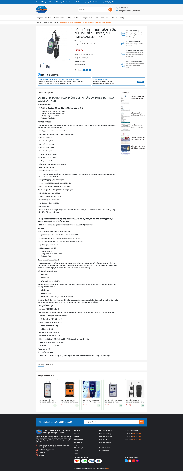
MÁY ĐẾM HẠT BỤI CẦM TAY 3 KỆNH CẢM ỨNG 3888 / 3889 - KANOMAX (91, 401)
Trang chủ (39, 18)
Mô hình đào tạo (59, 18)
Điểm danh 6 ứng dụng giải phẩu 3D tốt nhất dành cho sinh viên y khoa (138, 147)
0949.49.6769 (136, 439)
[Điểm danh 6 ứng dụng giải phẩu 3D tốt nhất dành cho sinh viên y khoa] (125, 150)
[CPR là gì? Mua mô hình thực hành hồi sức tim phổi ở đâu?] (125, 140)
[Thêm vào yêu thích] (70, 60)
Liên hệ (121, 18)
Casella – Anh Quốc (90, 44)
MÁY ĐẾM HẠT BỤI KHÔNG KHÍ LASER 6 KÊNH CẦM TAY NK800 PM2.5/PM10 (135, 401)
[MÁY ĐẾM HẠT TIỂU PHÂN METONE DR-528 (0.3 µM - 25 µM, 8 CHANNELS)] (48, 389)
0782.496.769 (107, 81)
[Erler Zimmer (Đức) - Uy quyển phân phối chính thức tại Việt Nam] (125, 117)
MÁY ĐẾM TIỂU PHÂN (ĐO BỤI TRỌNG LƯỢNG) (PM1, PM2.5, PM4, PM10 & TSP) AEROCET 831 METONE (113, 401)
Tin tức (114, 18)
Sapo (107, 468)
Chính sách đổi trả (104, 439)
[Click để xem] (55, 45)
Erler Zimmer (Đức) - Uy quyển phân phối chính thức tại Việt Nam (138, 114)
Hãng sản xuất (87, 18)
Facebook (41, 455)
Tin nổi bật (125, 93)
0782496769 (124, 8)
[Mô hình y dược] (126, 460)
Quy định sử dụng (104, 450)
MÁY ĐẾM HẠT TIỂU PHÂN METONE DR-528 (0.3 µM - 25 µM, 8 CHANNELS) (47, 401)
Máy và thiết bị (73, 18)
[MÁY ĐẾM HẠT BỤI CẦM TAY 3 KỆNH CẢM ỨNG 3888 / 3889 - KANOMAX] (91, 389)
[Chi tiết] (55, 405)
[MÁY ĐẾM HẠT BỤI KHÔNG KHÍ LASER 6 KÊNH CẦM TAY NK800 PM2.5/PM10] (135, 389)
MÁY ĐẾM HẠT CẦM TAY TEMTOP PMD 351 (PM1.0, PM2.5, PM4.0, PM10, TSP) (69, 401)
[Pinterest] (87, 70)
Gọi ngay (140, 81)
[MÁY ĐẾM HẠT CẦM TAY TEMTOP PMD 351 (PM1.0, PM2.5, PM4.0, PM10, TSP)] (70, 389)
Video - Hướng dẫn (102, 18)
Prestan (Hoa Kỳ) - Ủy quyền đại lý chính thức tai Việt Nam (138, 97)
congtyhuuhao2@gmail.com (130, 11)
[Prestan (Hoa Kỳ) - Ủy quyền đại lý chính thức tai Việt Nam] (125, 103)
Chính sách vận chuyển (105, 436)
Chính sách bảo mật (104, 445)
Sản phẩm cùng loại (46, 375)
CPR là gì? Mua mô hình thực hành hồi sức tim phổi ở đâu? (138, 139)
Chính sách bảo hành (105, 442)
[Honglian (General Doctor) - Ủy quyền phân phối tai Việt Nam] (125, 130)
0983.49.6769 (136, 437)
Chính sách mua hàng (105, 433)
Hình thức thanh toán (105, 448)
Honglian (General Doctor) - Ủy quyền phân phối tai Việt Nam (138, 126)
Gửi (141, 422)
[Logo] (46, 9)
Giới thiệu (48, 18)
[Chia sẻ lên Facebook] (84, 70)
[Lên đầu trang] (180, 462)
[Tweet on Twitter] (90, 70)
